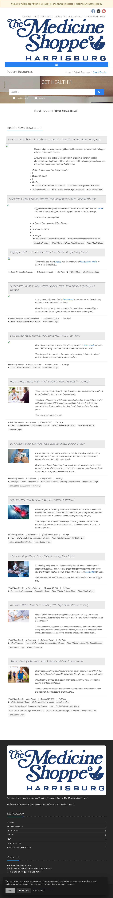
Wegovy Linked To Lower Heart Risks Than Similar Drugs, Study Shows (49, 252)
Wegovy (57, 261)
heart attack (85, 261)
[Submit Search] (99, 92)
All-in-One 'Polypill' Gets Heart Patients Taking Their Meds (42, 556)
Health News (22, 98)
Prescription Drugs (18, 481)
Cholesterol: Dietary (41, 189)
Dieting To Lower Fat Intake (43, 702)
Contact (10, 835)
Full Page (36, 182)
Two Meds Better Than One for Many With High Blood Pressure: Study (49, 605)
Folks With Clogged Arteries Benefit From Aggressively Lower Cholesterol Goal (52, 198)
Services (10, 822)
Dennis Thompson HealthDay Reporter (51, 169)
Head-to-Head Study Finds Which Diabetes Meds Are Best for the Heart (50, 381)
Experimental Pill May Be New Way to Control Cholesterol (42, 499)
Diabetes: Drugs (15, 429)
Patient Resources (82, 72)
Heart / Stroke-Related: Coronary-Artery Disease (30, 425)
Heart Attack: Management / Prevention (83, 185)
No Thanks (24, 890)
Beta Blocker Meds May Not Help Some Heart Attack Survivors (45, 335)
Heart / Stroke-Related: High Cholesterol (68, 189)
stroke (100, 208)
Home (68, 72)
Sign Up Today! (92, 17)
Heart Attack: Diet (88, 710)
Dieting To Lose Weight (20, 702)
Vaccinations (12, 831)
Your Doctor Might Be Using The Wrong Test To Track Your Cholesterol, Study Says (54, 139)
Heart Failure (33, 481)
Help (36, 17)
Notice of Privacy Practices (19, 847)
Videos (42, 98)
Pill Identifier (47, 17)
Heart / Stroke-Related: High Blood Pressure (84, 643)
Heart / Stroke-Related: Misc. (63, 425)
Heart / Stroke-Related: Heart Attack (50, 185)
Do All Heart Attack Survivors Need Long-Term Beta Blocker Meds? (47, 443)
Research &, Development (21, 591)
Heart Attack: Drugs (95, 189)
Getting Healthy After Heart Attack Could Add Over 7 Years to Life (46, 661)
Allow (10, 890)
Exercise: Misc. (63, 702)
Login (102, 17)
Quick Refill (61, 17)
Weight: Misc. (75, 272)
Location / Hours (75, 17)
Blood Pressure (17, 643)
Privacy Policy (39, 890)
